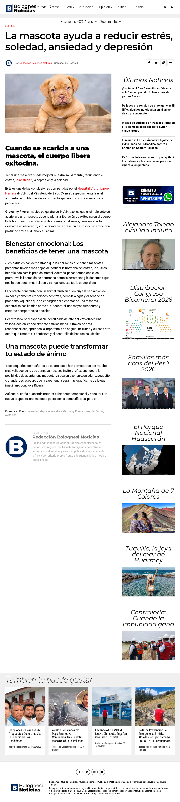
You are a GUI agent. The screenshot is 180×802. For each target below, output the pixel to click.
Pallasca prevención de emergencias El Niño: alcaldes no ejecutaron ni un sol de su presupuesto (148, 109)
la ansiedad (24, 180)
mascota (89, 411)
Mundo (64, 782)
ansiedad (33, 411)
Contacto (161, 782)
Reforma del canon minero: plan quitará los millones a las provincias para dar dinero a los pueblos (148, 161)
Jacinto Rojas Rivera (18, 747)
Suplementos (109, 21)
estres (58, 411)
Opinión (104, 7)
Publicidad (102, 782)
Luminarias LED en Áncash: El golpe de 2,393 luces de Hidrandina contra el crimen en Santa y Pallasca (147, 144)
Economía (54, 782)
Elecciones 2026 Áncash (78, 21)
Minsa (99, 411)
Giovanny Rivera (73, 411)
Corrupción (85, 7)
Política (121, 7)
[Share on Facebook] (149, 63)
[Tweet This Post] (156, 63)
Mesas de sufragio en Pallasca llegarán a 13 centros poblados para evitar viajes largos (148, 126)
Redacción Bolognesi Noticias (36, 63)
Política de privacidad (120, 782)
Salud (53, 785)
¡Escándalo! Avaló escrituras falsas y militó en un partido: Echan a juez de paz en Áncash (146, 92)
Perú (68, 7)
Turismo (138, 7)
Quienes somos (87, 782)
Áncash (55, 7)
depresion (46, 411)
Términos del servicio (143, 782)
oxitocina (10, 415)
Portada (41, 7)
